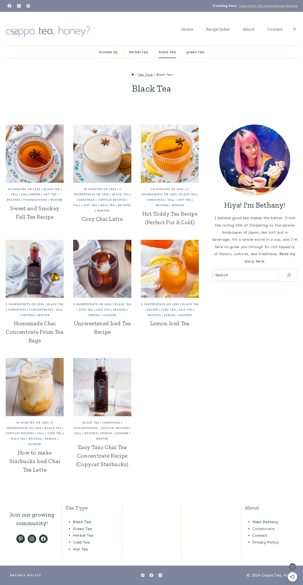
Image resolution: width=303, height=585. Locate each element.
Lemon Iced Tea (169, 323)
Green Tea (195, 52)
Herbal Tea (138, 52)
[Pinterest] (28, 6)
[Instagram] (19, 6)
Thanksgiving (35, 199)
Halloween (30, 194)
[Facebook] (9, 6)
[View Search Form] (294, 29)
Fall (14, 194)
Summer (109, 315)
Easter (152, 309)
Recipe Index (218, 29)
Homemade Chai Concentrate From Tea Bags (34, 332)
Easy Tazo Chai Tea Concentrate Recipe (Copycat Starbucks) (102, 456)
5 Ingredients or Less (25, 304)
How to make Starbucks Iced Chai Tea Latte (34, 461)
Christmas (85, 199)
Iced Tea (86, 309)
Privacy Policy (265, 542)
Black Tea (167, 52)
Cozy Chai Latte (102, 218)
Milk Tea (107, 205)
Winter (56, 199)
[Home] (132, 75)
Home (187, 29)
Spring (94, 315)
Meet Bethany (265, 522)
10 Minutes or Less (24, 189)
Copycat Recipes (112, 199)
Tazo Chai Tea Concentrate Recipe (268, 6)
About (249, 29)
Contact (275, 29)
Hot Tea (50, 194)
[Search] (289, 275)
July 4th (103, 309)
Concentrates (41, 309)
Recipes (13, 199)
